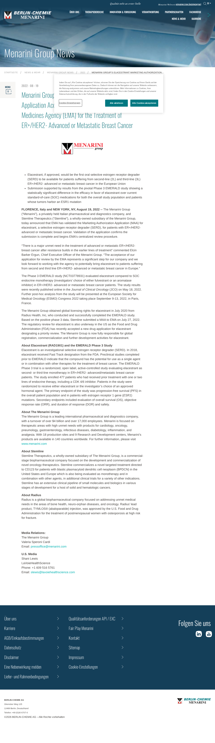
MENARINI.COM (182, 4)
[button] (209, 15)
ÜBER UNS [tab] (74, 12)
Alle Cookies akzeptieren (144, 103)
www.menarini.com (34, 443)
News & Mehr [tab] (179, 18)
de (208, 3)
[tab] (123, 12)
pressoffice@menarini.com (49, 546)
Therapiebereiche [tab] (94, 12)
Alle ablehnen (116, 103)
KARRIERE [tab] (196, 18)
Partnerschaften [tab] (174, 12)
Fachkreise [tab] (195, 12)
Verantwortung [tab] (150, 12)
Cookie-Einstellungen (69, 102)
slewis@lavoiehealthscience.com (53, 572)
